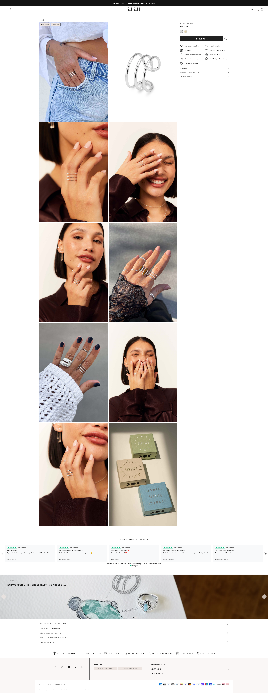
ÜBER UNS (156, 669)
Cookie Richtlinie (86, 690)
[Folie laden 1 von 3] (133, 617)
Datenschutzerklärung (73, 690)
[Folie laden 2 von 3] (135, 617)
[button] (10, 9)
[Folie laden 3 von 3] (137, 617)
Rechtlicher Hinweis (59, 690)
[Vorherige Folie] (3, 596)
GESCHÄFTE (157, 674)
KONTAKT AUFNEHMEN (105, 668)
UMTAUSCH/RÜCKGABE (129, 668)
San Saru (64, 685)
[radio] (181, 31)
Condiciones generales (45, 690)
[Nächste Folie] (264, 596)
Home (41, 20)
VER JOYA (147, 3)
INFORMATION (158, 664)
